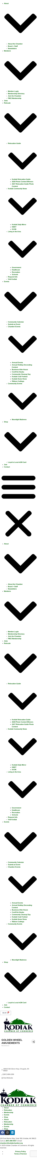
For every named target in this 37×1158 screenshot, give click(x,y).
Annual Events (17, 362)
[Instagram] (7, 1132)
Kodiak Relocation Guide (21, 179)
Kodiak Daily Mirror (19, 224)
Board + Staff (13, 46)
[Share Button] (33, 1041)
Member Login (13, 91)
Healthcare (16, 270)
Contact (7, 467)
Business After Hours (20, 369)
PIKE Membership (14, 98)
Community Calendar (16, 322)
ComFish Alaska (18, 372)
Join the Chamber (14, 96)
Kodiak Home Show (19, 379)
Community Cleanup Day (21, 374)
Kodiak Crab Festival (19, 376)
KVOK (14, 229)
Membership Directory (16, 93)
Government (16, 267)
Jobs (6, 100)
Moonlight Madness (19, 419)
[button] (18, 505)
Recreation (16, 272)
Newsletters (12, 48)
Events (6, 1115)
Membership (8, 1112)
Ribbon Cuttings (18, 381)
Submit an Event (14, 324)
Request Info (12, 277)
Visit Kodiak (12, 279)
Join (5, 464)
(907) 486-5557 (11, 1141)
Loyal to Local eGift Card (17, 462)
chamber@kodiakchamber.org (11, 1143)
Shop (6, 1117)
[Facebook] (2, 1132)
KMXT (14, 227)
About (6, 1108)
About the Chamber (15, 44)
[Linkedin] (12, 1132)
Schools (15, 274)
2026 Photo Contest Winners (22, 181)
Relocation (8, 1110)
